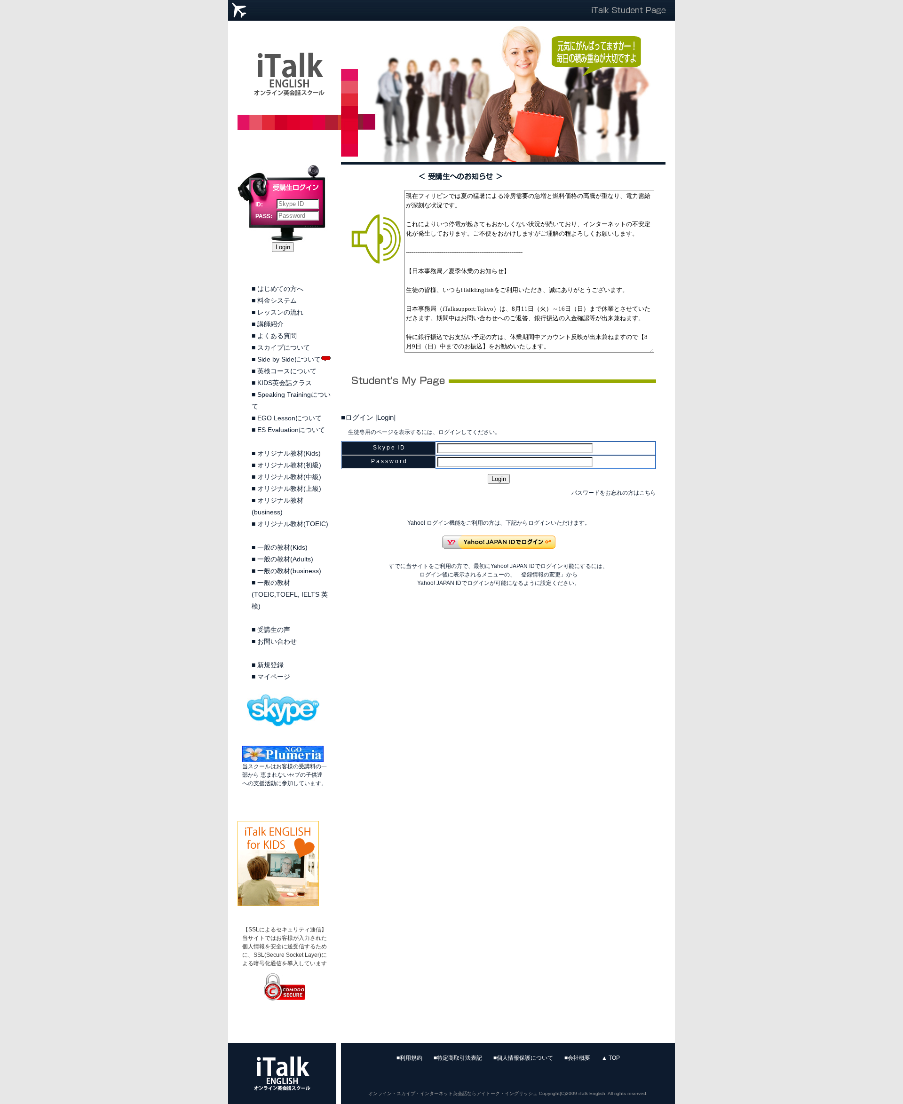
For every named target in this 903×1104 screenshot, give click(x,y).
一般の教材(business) (289, 571)
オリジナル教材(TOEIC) (292, 524)
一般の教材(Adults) (285, 559)
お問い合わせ (277, 641)
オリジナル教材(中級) (289, 477)
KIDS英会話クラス (284, 382)
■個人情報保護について (523, 1058)
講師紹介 (270, 324)
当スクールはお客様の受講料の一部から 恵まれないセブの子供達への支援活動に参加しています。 (284, 775)
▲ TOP (611, 1058)
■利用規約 (409, 1058)
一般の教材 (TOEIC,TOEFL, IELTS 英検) (290, 594)
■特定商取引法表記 (458, 1058)
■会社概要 (577, 1058)
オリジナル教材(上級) (289, 488)
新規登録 (270, 665)
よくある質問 (277, 335)
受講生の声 (273, 629)
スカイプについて (283, 347)
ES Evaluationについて (291, 430)
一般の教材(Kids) (282, 547)
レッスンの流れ (280, 312)
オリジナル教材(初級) (289, 465)
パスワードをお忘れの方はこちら (613, 492)
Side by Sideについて (289, 359)
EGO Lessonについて (289, 418)
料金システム (277, 300)
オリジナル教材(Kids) (289, 453)
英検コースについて (287, 371)
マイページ (273, 676)
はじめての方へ (280, 288)
